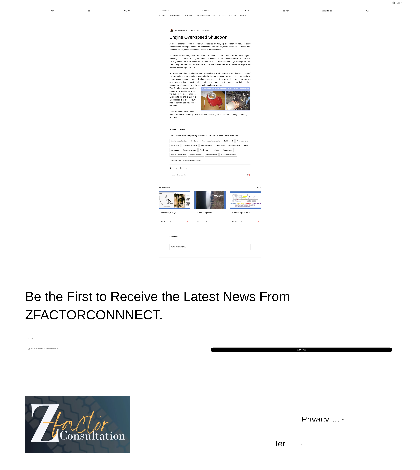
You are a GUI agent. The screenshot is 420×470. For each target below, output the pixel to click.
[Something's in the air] (245, 200)
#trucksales (216, 150)
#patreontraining (234, 145)
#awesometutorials (189, 150)
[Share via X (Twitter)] (176, 168)
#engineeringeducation (179, 141)
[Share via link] (187, 168)
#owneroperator (242, 141)
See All (259, 187)
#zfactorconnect (211, 154)
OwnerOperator (174, 15)
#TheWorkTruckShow (228, 154)
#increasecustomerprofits (211, 141)
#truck (245, 145)
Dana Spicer (188, 15)
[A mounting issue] (210, 200)
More (242, 15)
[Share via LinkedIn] (181, 168)
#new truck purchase (190, 145)
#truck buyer (220, 145)
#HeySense (195, 141)
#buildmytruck (228, 141)
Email (30, 339)
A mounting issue (204, 213)
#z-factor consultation (178, 154)
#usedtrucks (175, 150)
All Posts (161, 15)
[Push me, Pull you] (174, 200)
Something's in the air (241, 213)
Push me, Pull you (169, 213)
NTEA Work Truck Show (227, 15)
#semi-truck (175, 145)
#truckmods (204, 150)
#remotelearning (206, 145)
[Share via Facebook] (171, 168)
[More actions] (249, 30)
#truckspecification (196, 154)
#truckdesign (227, 150)
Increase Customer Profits (206, 15)
